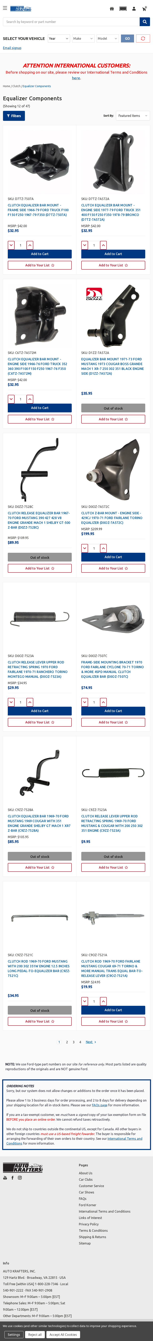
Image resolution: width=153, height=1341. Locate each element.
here (76, 78)
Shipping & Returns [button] (92, 1237)
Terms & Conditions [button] (93, 1230)
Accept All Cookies (63, 1334)
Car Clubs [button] (86, 1179)
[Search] (145, 21)
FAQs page (99, 1105)
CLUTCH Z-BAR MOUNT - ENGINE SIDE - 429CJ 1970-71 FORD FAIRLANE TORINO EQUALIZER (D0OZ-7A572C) (112, 517)
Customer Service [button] (91, 1186)
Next (89, 1042)
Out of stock (113, 408)
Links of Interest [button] (90, 1218)
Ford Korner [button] (87, 1205)
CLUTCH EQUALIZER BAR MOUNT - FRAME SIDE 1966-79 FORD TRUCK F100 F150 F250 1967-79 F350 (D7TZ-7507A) (38, 210)
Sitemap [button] (85, 1243)
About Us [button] (85, 1173)
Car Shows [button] (86, 1192)
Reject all (35, 1334)
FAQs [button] (82, 1198)
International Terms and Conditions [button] (104, 1211)
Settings (14, 1334)
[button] (123, 8)
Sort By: (108, 115)
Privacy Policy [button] (89, 1224)
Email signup (12, 48)
